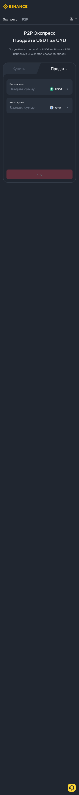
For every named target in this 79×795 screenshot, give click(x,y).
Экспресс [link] (10, 19)
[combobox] (59, 108)
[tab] (10, 19)
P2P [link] (25, 19)
